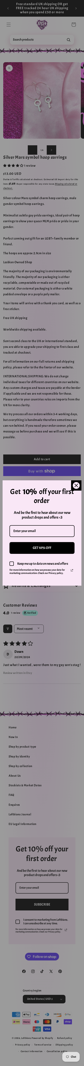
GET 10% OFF (42, 548)
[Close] (76, 485)
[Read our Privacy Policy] (72, 570)
